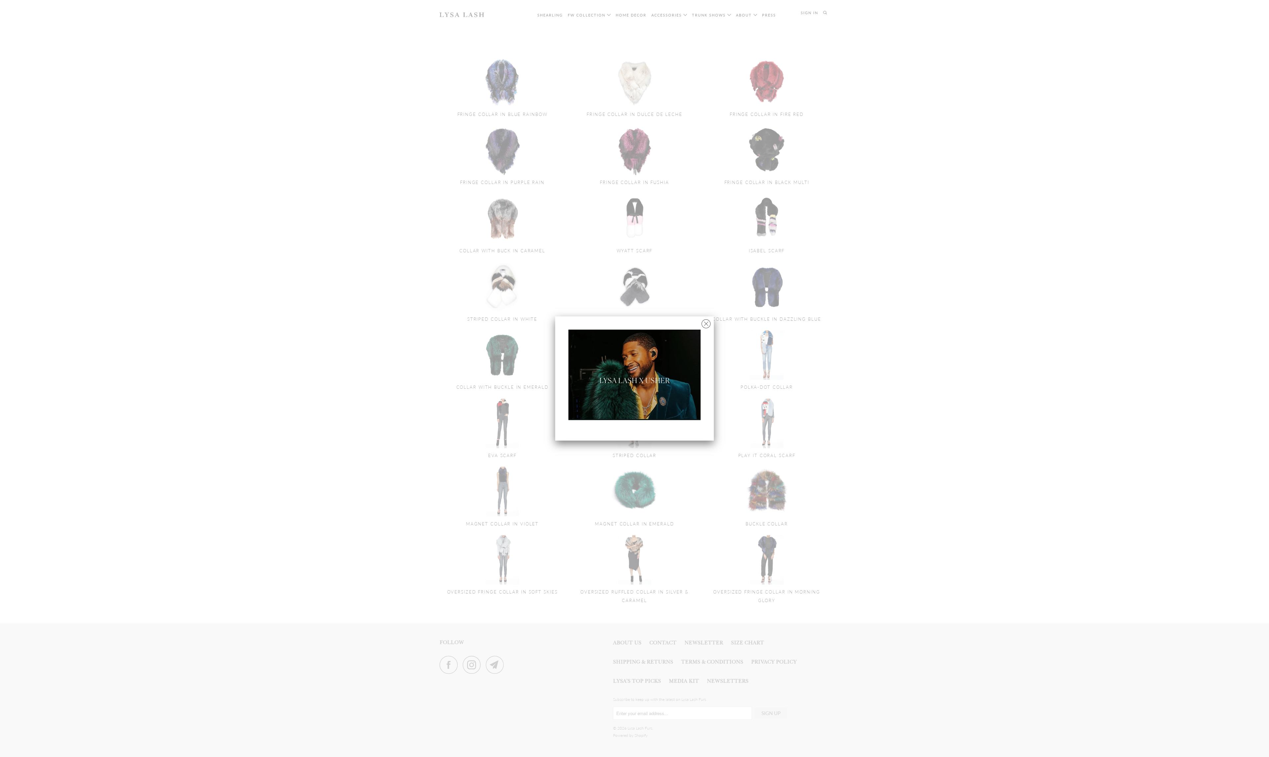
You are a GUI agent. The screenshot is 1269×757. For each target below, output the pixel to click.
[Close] (706, 322)
